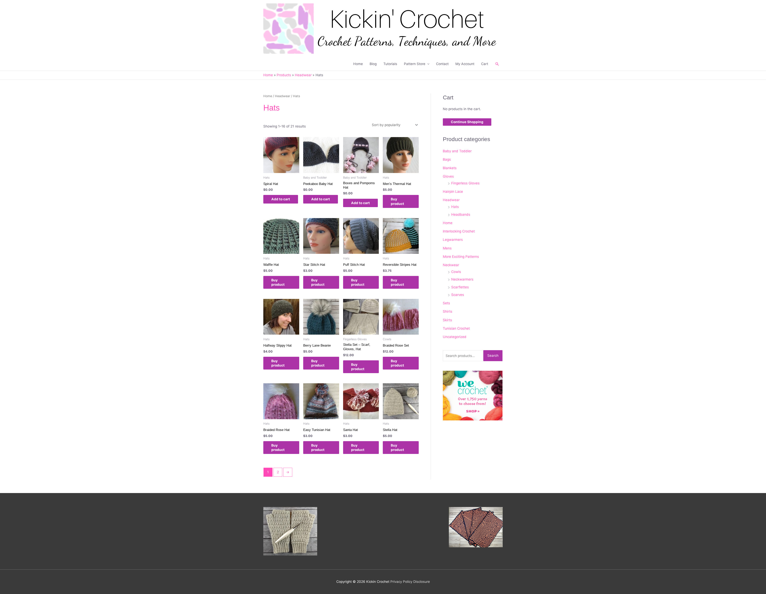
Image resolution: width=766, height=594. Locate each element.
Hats (455, 207)
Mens (447, 248)
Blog (373, 64)
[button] (497, 64)
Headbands (460, 214)
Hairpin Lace (453, 192)
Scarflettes (460, 287)
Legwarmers (453, 240)
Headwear (282, 96)
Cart (484, 64)
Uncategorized (454, 337)
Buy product (397, 201)
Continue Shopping (467, 122)
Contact (442, 64)
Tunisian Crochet (456, 328)
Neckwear (451, 265)
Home (358, 64)
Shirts (447, 311)
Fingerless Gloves (465, 183)
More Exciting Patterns (461, 257)
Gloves (448, 176)
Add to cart (280, 199)
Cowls (456, 272)
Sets (446, 303)
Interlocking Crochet (459, 231)
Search (492, 356)
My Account (464, 64)
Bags (447, 159)
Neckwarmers (462, 279)
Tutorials (390, 64)
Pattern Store (414, 64)
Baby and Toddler (457, 151)
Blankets (450, 168)
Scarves (457, 295)
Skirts (447, 320)
